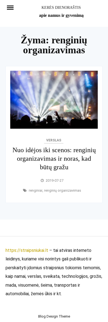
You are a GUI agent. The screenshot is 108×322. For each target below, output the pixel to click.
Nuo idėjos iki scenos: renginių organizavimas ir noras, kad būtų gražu (54, 158)
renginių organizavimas (62, 190)
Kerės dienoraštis (61, 8)
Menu (13, 7)
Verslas (53, 140)
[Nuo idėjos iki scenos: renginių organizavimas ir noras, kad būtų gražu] (54, 127)
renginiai (35, 190)
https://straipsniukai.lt (27, 250)
